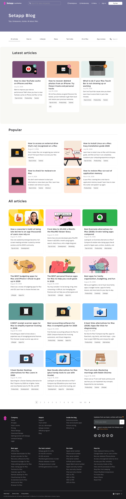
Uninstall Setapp (16, 438)
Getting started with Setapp (20, 436)
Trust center (43, 423)
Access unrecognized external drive (106, 459)
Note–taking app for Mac (19, 467)
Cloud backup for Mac (18, 477)
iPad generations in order (47, 464)
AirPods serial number (73, 461)
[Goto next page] (89, 402)
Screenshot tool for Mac (19, 480)
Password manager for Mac (20, 461)
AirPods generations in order (48, 467)
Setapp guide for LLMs (46, 451)
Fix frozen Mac (99, 474)
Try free (115, 3)
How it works (15, 425)
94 (81, 402)
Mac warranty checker (74, 469)
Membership (85, 3)
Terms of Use (15, 493)
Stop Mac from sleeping (102, 469)
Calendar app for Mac (18, 472)
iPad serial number (72, 459)
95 (85, 402)
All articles (14, 39)
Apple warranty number (74, 467)
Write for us (70, 428)
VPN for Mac (15, 451)
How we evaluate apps (74, 423)
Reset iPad (97, 480)
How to (28, 39)
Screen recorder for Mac (19, 456)
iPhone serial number (73, 453)
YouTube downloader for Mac (21, 453)
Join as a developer (45, 425)
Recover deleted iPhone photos (104, 456)
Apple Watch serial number (75, 464)
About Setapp (15, 430)
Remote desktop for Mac (19, 474)
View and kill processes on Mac (104, 467)
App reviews (101, 39)
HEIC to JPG (70, 474)
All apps (14, 423)
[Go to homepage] (12, 3)
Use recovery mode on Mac (103, 464)
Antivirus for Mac (17, 482)
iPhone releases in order (47, 461)
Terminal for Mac (16, 469)
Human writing (71, 425)
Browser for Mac (16, 485)
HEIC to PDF (70, 480)
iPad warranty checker (74, 472)
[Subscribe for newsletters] (122, 422)
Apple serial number (73, 451)
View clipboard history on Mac (104, 451)
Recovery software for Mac (20, 459)
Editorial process (72, 420)
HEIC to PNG (70, 477)
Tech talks (69, 39)
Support (41, 420)
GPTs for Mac (70, 482)
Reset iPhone (98, 477)
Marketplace (73, 3)
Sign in (104, 3)
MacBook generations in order (49, 459)
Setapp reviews (44, 428)
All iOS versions (44, 456)
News (56, 39)
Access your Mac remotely (103, 461)
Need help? (6, 493)
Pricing (13, 428)
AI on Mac (85, 39)
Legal (12, 441)
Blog (40, 433)
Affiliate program (44, 430)
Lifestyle (42, 39)
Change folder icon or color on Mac (105, 453)
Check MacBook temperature (104, 472)
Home (13, 420)
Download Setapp (17, 433)
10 (72, 402)
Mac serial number (72, 456)
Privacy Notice (103, 429)
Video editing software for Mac (21, 464)
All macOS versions (45, 453)
